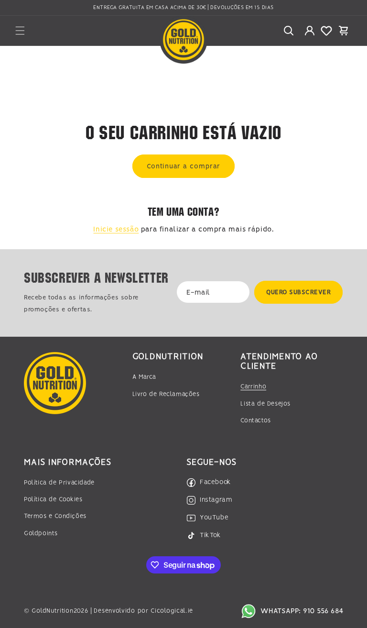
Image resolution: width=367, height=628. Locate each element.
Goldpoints (41, 533)
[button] (20, 30)
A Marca (144, 377)
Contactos (255, 421)
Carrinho (253, 387)
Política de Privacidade (59, 483)
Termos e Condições (55, 516)
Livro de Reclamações (166, 394)
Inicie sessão (116, 229)
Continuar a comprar (183, 166)
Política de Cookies (53, 499)
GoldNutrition (52, 611)
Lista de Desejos (265, 404)
